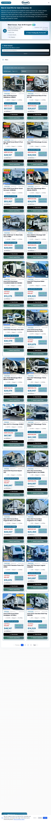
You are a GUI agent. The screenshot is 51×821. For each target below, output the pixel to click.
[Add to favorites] (23, 90)
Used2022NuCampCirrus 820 (14, 329)
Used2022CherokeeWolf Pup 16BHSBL (37, 614)
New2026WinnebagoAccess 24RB (37, 142)
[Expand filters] (48, 60)
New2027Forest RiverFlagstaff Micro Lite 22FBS (12, 519)
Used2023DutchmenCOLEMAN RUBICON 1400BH (13, 282)
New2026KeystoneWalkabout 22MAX (10, 96)
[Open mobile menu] (49, 3)
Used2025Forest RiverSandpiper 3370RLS (11, 614)
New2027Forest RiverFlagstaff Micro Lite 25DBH (35, 471)
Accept (45, 817)
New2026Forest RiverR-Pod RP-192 (36, 96)
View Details (14, 114)
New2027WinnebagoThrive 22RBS (36, 425)
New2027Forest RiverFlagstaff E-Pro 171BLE (34, 519)
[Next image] (23, 84)
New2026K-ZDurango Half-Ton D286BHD (36, 235)
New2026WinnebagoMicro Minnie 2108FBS (13, 378)
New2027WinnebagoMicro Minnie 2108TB (36, 189)
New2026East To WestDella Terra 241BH (13, 235)
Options (34, 817)
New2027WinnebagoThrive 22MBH (36, 378)
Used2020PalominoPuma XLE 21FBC (14, 566)
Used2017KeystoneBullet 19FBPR (35, 282)
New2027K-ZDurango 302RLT (14, 424)
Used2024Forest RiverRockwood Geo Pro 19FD (35, 330)
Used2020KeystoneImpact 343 (13, 471)
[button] (25, 30)
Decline (40, 817)
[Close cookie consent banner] (48, 817)
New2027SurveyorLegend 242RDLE (36, 566)
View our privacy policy (19, 819)
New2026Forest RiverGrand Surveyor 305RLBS (13, 189)
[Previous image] (4, 84)
